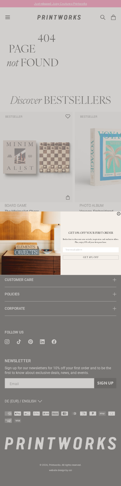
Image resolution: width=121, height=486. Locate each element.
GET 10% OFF (91, 257)
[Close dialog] (118, 213)
